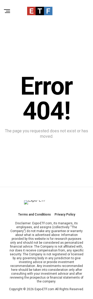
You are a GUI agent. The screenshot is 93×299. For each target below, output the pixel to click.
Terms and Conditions (34, 214)
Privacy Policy (65, 214)
